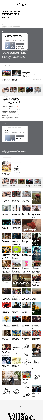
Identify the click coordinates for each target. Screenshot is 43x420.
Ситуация (13, 253)
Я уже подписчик (5, 123)
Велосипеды (23, 295)
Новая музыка (23, 267)
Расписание (3, 364)
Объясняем (13, 364)
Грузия (13, 295)
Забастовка (13, 267)
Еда (3, 96)
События (23, 378)
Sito (9, 106)
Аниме (33, 253)
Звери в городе (23, 253)
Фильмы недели (3, 267)
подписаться (20, 136)
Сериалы (3, 281)
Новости (16, 346)
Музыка (3, 253)
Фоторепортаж (14, 281)
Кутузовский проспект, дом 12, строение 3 (19, 109)
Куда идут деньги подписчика (24, 50)
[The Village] (21, 4)
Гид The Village (33, 267)
